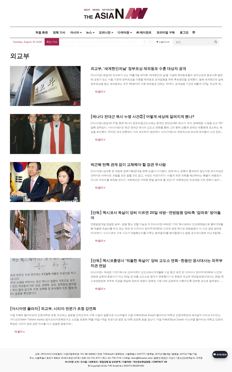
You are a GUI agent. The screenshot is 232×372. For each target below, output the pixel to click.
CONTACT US (159, 361)
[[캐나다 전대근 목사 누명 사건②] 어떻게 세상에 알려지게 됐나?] (48, 134)
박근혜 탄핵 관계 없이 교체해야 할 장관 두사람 (128, 164)
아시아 (74, 32)
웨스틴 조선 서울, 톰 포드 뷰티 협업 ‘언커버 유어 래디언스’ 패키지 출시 (101, 41)
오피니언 (105, 32)
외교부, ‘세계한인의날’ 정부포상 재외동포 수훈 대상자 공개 (138, 68)
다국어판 (123, 32)
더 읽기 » (100, 91)
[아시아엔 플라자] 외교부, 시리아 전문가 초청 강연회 (53, 308)
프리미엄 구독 (166, 32)
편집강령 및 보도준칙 (110, 361)
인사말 (83, 361)
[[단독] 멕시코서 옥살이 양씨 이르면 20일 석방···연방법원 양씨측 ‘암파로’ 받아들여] (48, 230)
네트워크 (93, 361)
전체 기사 (59, 32)
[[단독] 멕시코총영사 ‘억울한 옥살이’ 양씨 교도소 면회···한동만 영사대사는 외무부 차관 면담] (48, 278)
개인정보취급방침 (142, 361)
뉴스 (89, 32)
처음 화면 (42, 32)
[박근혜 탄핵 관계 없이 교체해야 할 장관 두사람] (48, 182)
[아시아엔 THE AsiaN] (116, 13)
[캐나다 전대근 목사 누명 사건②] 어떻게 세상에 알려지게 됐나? (142, 116)
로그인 (184, 32)
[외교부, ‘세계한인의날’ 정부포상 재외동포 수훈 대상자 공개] (48, 86)
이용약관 (126, 361)
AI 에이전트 (144, 32)
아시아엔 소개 (72, 361)
